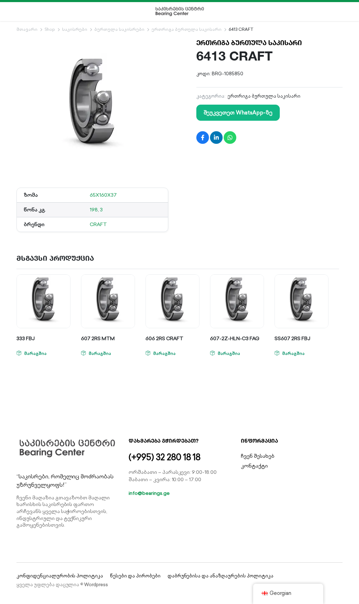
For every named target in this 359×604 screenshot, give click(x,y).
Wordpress (96, 584)
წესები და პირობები (135, 576)
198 (94, 209)
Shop (50, 29)
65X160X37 (103, 194)
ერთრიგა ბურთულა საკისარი (186, 29)
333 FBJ (25, 338)
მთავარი (27, 29)
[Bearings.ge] (179, 11)
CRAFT (98, 224)
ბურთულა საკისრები (119, 29)
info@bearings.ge (149, 493)
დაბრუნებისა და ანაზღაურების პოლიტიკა (220, 576)
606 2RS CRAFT (164, 338)
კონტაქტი (254, 465)
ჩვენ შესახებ (258, 455)
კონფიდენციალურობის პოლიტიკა (59, 576)
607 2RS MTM (98, 338)
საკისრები (75, 29)
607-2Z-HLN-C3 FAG (234, 338)
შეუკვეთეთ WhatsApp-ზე (238, 112)
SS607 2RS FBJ (292, 338)
